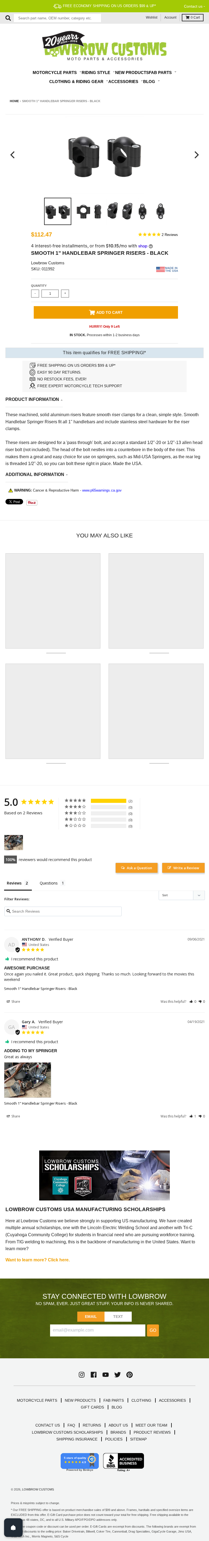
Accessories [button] (123, 81)
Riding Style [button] (96, 72)
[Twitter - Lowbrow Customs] (117, 1374)
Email (91, 1316)
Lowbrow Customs (47, 263)
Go (153, 1330)
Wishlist (151, 17)
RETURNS (92, 1425)
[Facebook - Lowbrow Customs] (93, 1374)
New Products (132, 72)
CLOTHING (141, 1400)
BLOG (117, 1407)
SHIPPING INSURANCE (76, 1439)
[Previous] (13, 155)
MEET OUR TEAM (151, 1425)
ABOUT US (118, 1425)
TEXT (118, 1316)
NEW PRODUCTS (80, 1400)
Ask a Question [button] (139, 867)
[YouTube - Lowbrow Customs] (105, 1374)
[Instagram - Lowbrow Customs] (81, 1374)
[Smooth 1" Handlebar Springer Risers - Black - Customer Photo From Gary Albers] (13, 842)
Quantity (39, 285)
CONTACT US (47, 1425)
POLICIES (113, 1439)
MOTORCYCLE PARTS (37, 1400)
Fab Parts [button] (161, 72)
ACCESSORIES (172, 1400)
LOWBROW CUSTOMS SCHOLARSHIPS (67, 1432)
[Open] (13, 1527)
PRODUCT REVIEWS (152, 1432)
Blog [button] (149, 81)
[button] (193, 1001)
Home (14, 101)
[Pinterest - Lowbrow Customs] (129, 1374)
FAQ (71, 1425)
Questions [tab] (49, 883)
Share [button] (15, 1001)
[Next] (196, 155)
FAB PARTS (113, 1400)
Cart (195, 17)
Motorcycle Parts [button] (55, 72)
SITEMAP (138, 1439)
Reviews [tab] (14, 883)
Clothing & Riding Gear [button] (76, 81)
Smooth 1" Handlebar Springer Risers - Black (40, 988)
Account (170, 17)
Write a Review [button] (186, 867)
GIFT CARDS (92, 1407)
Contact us (193, 6)
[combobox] (57, 18)
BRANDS (118, 1432)
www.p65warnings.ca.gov (102, 490)
